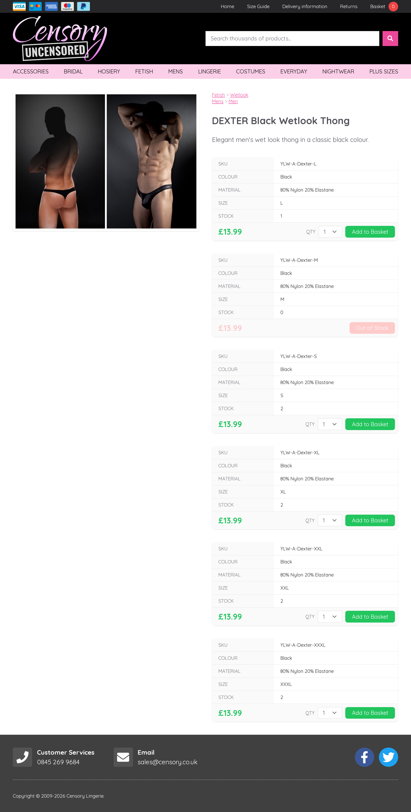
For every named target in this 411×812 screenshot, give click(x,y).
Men (233, 101)
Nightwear (338, 71)
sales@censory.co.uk (168, 762)
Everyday (293, 71)
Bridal (73, 71)
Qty (311, 231)
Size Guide (258, 6)
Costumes (250, 71)
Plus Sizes (383, 71)
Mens (175, 71)
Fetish (144, 71)
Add (370, 231)
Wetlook (239, 95)
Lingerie (209, 71)
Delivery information (304, 6)
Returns (348, 6)
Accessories (31, 71)
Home (227, 6)
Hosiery (109, 71)
